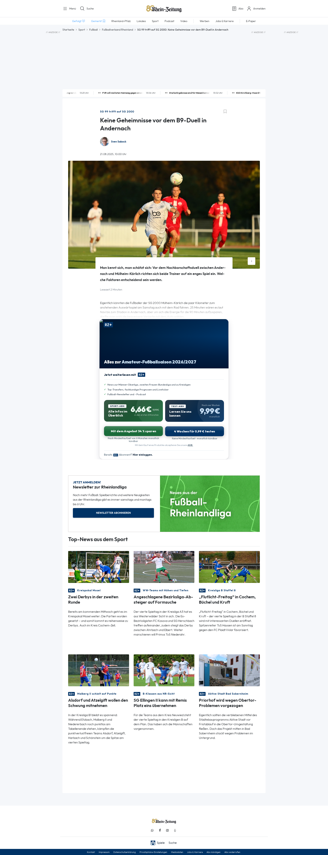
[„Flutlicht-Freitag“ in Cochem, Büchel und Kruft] (229, 567)
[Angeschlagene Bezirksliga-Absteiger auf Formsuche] (164, 567)
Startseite (68, 29)
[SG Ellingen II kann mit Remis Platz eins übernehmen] (164, 670)
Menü (72, 8)
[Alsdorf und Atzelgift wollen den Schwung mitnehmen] (98, 670)
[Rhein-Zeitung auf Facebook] (160, 830)
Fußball (93, 29)
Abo (240, 8)
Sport (81, 29)
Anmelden (259, 8)
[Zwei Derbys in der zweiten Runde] (98, 567)
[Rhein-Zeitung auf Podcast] (175, 830)
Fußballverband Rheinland (117, 29)
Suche (90, 8)
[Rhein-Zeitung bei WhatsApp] (152, 830)
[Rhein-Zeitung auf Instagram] (167, 830)
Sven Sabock (118, 141)
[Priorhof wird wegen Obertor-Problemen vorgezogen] (229, 670)
